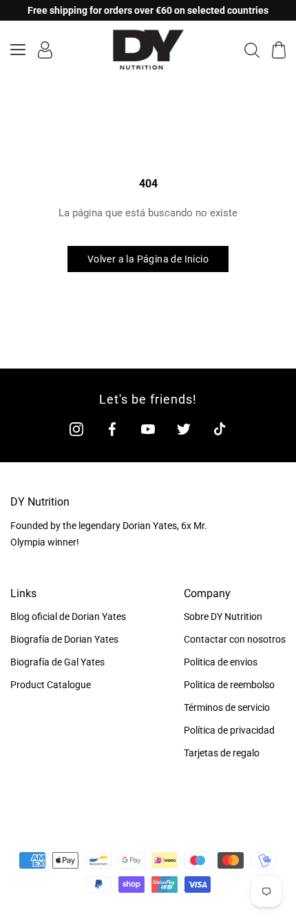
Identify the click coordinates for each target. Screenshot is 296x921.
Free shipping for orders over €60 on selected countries (148, 10)
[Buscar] (252, 49)
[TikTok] (219, 428)
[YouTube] (148, 428)
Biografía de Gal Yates (57, 662)
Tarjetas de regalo (222, 752)
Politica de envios (220, 662)
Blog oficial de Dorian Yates (68, 616)
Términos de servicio (227, 707)
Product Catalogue (50, 684)
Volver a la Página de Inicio (148, 259)
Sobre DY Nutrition (223, 616)
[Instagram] (76, 428)
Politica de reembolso (229, 684)
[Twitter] (184, 428)
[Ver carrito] (279, 50)
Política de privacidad (229, 730)
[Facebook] (112, 428)
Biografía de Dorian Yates (64, 639)
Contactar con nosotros (235, 639)
